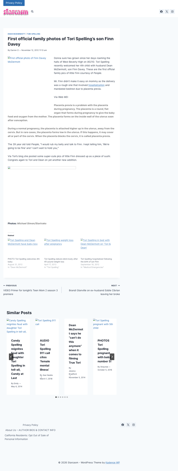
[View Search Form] (32, 11)
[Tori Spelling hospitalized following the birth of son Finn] (97, 248)
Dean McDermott (16, 34)
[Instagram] (172, 11)
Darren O (15, 50)
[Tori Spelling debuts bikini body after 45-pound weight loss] (61, 248)
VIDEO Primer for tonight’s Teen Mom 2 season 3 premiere (30, 290)
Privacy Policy (14, 2)
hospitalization (96, 85)
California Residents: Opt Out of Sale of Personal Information (27, 437)
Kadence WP (113, 462)
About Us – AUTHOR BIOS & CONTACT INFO (30, 430)
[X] (167, 11)
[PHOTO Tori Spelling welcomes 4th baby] (24, 248)
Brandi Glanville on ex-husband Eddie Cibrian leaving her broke (94, 290)
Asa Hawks (48, 375)
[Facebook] (161, 11)
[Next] (112, 356)
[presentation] (18, 326)
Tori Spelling (33, 34)
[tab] (56, 397)
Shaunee (104, 367)
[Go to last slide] (11, 356)
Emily (16, 383)
